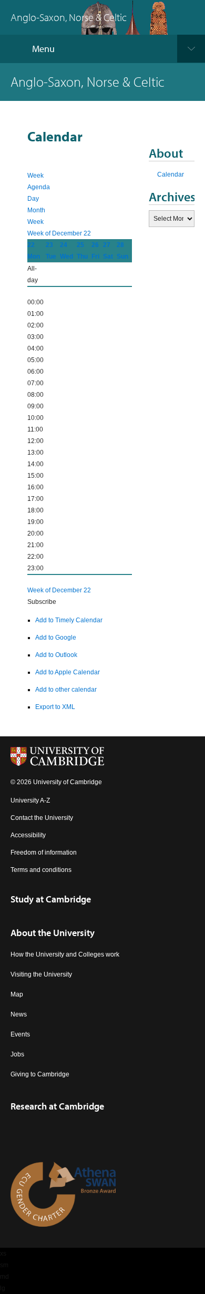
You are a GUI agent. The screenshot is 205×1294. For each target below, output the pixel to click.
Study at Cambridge (51, 899)
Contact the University (42, 817)
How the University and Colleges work (65, 954)
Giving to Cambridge (40, 1074)
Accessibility (28, 835)
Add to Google (55, 637)
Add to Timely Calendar (68, 620)
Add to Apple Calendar (67, 672)
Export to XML (55, 707)
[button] (41, 601)
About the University (53, 933)
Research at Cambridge (57, 1106)
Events (20, 1034)
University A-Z (30, 800)
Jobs (17, 1054)
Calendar (170, 174)
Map (17, 994)
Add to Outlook (56, 655)
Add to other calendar (66, 689)
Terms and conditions (41, 870)
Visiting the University (41, 974)
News (19, 1014)
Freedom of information (44, 852)
